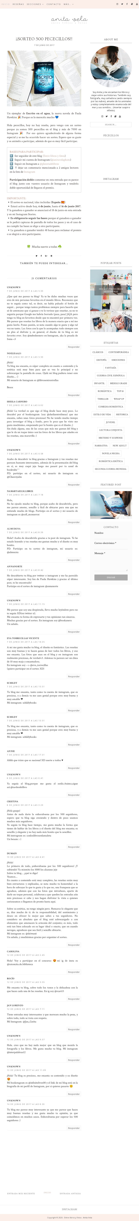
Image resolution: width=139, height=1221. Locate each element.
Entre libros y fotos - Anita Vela (78, 1217)
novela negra (111, 453)
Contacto (54, 4)
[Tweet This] (36, 256)
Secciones (34, 4)
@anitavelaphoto (60, 160)
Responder (74, 346)
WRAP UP (119, 399)
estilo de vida (102, 414)
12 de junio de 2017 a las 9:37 (26, 1039)
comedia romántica (110, 406)
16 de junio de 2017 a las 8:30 (26, 1104)
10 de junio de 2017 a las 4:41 (26, 857)
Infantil (99, 383)
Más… (67, 4)
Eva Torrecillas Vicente (23, 638)
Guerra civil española (111, 375)
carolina (13, 951)
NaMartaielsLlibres (20, 491)
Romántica (105, 391)
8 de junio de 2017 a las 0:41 (25, 778)
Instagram (29, 172)
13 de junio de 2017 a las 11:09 (26, 1070)
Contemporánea (118, 352)
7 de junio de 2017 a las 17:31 (26, 754)
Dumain (12, 853)
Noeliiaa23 (14, 353)
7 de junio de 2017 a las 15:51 (26, 686)
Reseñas (18, 4)
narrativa (101, 445)
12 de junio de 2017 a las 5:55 (26, 982)
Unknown (14, 287)
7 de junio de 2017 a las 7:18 (25, 494)
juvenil (110, 422)
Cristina (12, 801)
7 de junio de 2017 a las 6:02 (25, 405)
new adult (120, 445)
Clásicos (98, 352)
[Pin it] (51, 256)
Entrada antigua (70, 1193)
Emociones (118, 360)
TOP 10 (120, 391)
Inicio (5, 4)
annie (11, 751)
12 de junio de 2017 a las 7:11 (26, 1009)
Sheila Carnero (17, 401)
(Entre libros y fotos (54, 156)
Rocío (11, 978)
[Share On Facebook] (41, 256)
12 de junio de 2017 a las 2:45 (26, 955)
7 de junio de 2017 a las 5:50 (25, 357)
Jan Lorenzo (15, 1005)
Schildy (12, 683)
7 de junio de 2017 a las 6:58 (25, 453)
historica (122, 414)
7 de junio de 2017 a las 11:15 (26, 604)
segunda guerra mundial (111, 469)
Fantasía (110, 367)
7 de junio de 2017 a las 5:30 (25, 291)
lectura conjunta (110, 430)
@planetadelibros (49, 164)
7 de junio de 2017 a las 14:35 (26, 642)
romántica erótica (111, 461)
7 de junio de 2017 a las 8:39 (25, 532)
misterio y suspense (111, 437)
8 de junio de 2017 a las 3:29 (25, 805)
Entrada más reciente (21, 1193)
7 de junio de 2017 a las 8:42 (25, 570)
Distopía (101, 360)
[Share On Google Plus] (46, 256)
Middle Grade (118, 383)
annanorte (14, 566)
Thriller (102, 399)
